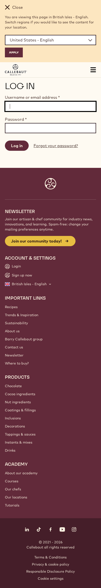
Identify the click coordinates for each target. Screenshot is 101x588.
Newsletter (14, 355)
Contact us (14, 347)
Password (16, 119)
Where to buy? (17, 363)
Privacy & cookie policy (50, 564)
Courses (11, 481)
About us (12, 331)
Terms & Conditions (50, 557)
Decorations (15, 426)
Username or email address (32, 97)
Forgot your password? (56, 145)
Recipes (11, 307)
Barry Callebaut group (24, 339)
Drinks (10, 450)
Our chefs (13, 489)
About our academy (21, 473)
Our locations (16, 497)
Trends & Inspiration (21, 315)
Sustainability (16, 323)
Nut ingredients (18, 402)
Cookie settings (50, 578)
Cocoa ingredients (20, 394)
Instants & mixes (18, 442)
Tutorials (12, 505)
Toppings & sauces (20, 434)
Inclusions (13, 418)
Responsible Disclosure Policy (50, 571)
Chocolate (13, 386)
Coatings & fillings (20, 410)
